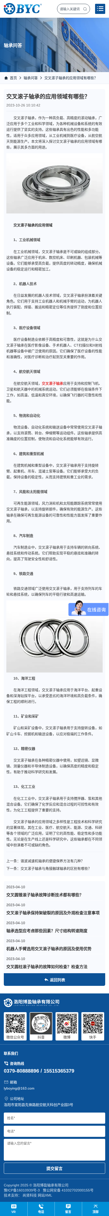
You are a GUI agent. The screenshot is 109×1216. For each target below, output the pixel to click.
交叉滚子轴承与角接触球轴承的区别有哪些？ (56, 868)
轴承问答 (31, 78)
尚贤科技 (30, 1195)
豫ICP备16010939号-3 (22, 1190)
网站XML (45, 1195)
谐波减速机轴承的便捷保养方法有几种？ (52, 861)
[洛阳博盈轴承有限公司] (23, 8)
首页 (13, 78)
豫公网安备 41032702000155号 (68, 1190)
